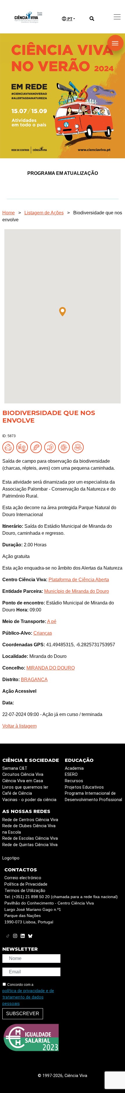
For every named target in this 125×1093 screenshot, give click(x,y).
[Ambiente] (9, 446)
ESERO (71, 774)
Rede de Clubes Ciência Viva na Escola (29, 829)
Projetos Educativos (84, 787)
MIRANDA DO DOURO (50, 667)
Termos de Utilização (24, 890)
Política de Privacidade (25, 884)
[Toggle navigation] (117, 17)
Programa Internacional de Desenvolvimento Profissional (93, 796)
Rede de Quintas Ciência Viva (30, 844)
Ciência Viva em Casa (22, 780)
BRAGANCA (34, 679)
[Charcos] (79, 446)
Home (8, 212)
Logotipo (10, 858)
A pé (51, 621)
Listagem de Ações (44, 212)
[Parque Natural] (51, 446)
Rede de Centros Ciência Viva (30, 819)
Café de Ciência (17, 793)
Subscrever (22, 1013)
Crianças (42, 633)
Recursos (74, 780)
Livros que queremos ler (25, 787)
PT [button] (69, 19)
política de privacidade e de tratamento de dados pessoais (28, 997)
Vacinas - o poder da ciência (29, 799)
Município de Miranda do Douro (76, 591)
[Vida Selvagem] (65, 446)
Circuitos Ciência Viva (22, 774)
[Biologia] (37, 446)
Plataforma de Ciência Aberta (79, 579)
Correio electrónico (22, 877)
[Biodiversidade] (23, 446)
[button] (62, 312)
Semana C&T (14, 768)
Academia (74, 768)
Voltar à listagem (19, 726)
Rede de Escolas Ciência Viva (30, 838)
